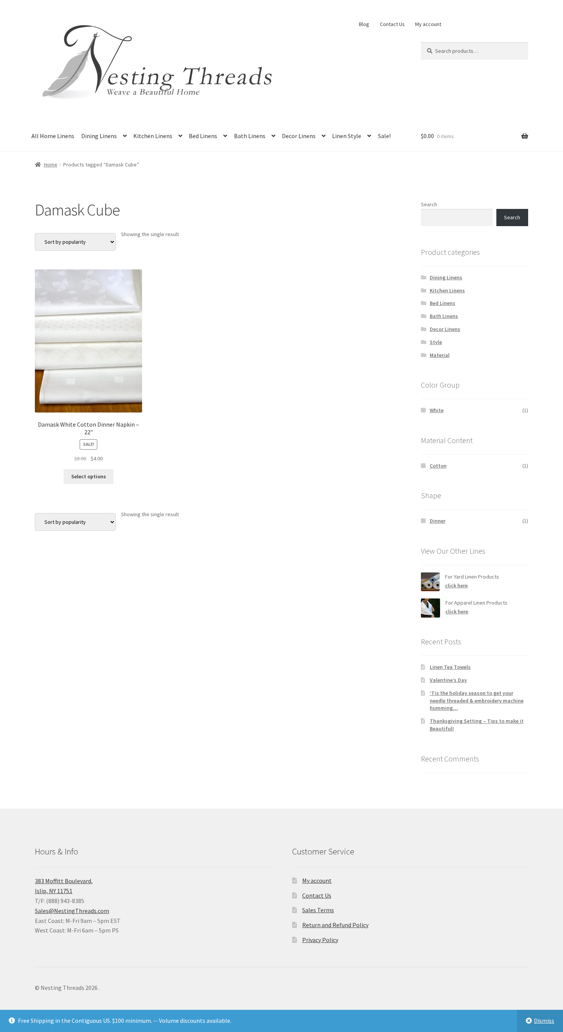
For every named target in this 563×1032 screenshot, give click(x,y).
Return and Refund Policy (335, 925)
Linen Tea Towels (450, 667)
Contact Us (392, 24)
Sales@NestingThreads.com (72, 911)
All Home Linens (52, 136)
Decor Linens (299, 136)
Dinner (437, 520)
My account (428, 24)
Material (440, 355)
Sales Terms (318, 910)
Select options (88, 476)
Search (429, 204)
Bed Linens (203, 136)
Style (436, 342)
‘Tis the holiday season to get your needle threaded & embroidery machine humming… (477, 701)
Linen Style (346, 136)
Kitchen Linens (152, 136)
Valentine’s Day (448, 680)
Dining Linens (99, 136)
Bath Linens (249, 136)
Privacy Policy (320, 940)
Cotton (438, 465)
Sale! (384, 136)
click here (456, 585)
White (437, 410)
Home (50, 164)
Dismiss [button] (544, 1020)
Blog (364, 24)
